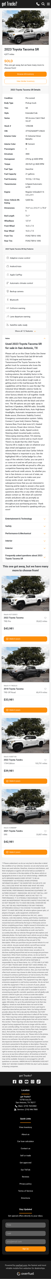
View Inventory (25, 1127)
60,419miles (41, 692)
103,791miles (41, 763)
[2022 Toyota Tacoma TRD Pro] (25, 593)
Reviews (25, 1177)
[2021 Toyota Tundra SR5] (25, 806)
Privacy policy (25, 1184)
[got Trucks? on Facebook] (13, 1081)
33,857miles (41, 834)
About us (25, 1134)
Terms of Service (25, 1191)
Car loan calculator (25, 1141)
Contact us (25, 1148)
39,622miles (41, 621)
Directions (25, 1198)
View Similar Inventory (26, 81)
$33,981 (9, 699)
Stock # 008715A (10, 757)
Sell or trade (25, 1155)
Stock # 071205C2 (10, 614)
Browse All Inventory (25, 74)
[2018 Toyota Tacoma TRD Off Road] (25, 664)
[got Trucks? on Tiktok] (38, 1081)
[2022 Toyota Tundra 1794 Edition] (25, 735)
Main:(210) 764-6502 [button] (27, 1106)
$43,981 (9, 628)
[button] (38, 4)
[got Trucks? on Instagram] (32, 1081)
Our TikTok (25, 1170)
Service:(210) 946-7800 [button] (27, 1109)
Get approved (25, 1163)
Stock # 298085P (10, 828)
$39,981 (9, 770)
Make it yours (14, 639)
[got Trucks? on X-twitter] (19, 1081)
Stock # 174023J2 (10, 686)
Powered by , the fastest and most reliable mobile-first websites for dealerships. (25, 1266)
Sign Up (25, 1249)
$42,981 (9, 841)
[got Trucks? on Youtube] (25, 1081)
